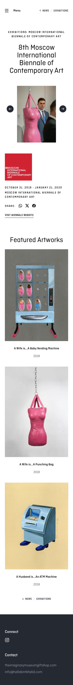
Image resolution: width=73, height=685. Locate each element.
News (45, 10)
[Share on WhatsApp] (20, 206)
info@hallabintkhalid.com (23, 672)
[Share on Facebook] (34, 206)
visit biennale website (19, 215)
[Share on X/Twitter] (27, 206)
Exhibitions (61, 10)
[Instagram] (7, 640)
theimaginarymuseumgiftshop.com (30, 665)
